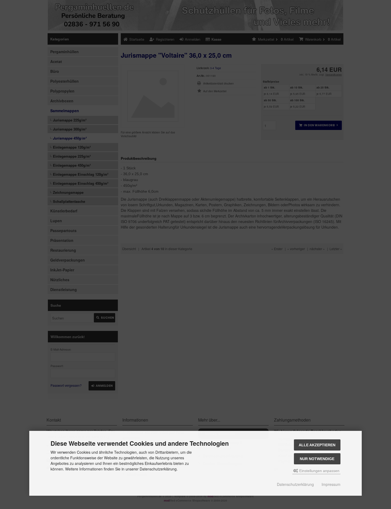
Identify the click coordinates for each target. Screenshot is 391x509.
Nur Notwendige (317, 459)
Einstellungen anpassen (318, 471)
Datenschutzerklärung (295, 484)
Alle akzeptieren (317, 445)
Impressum (331, 484)
